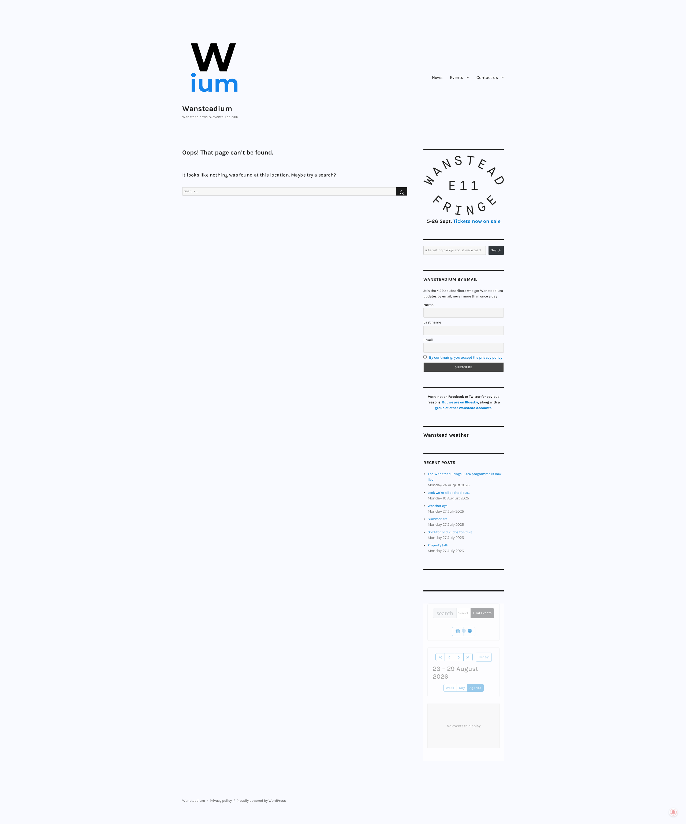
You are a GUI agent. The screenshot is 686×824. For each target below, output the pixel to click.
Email (428, 340)
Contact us (487, 77)
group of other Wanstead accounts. (463, 408)
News (437, 77)
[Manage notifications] (673, 812)
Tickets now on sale (477, 221)
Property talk (438, 545)
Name (428, 305)
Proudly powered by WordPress (261, 801)
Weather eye (438, 506)
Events (456, 77)
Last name (432, 322)
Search (496, 250)
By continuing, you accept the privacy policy (465, 357)
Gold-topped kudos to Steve (450, 532)
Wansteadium (207, 108)
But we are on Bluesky (460, 402)
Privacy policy (221, 801)
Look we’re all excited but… (449, 493)
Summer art (437, 519)
